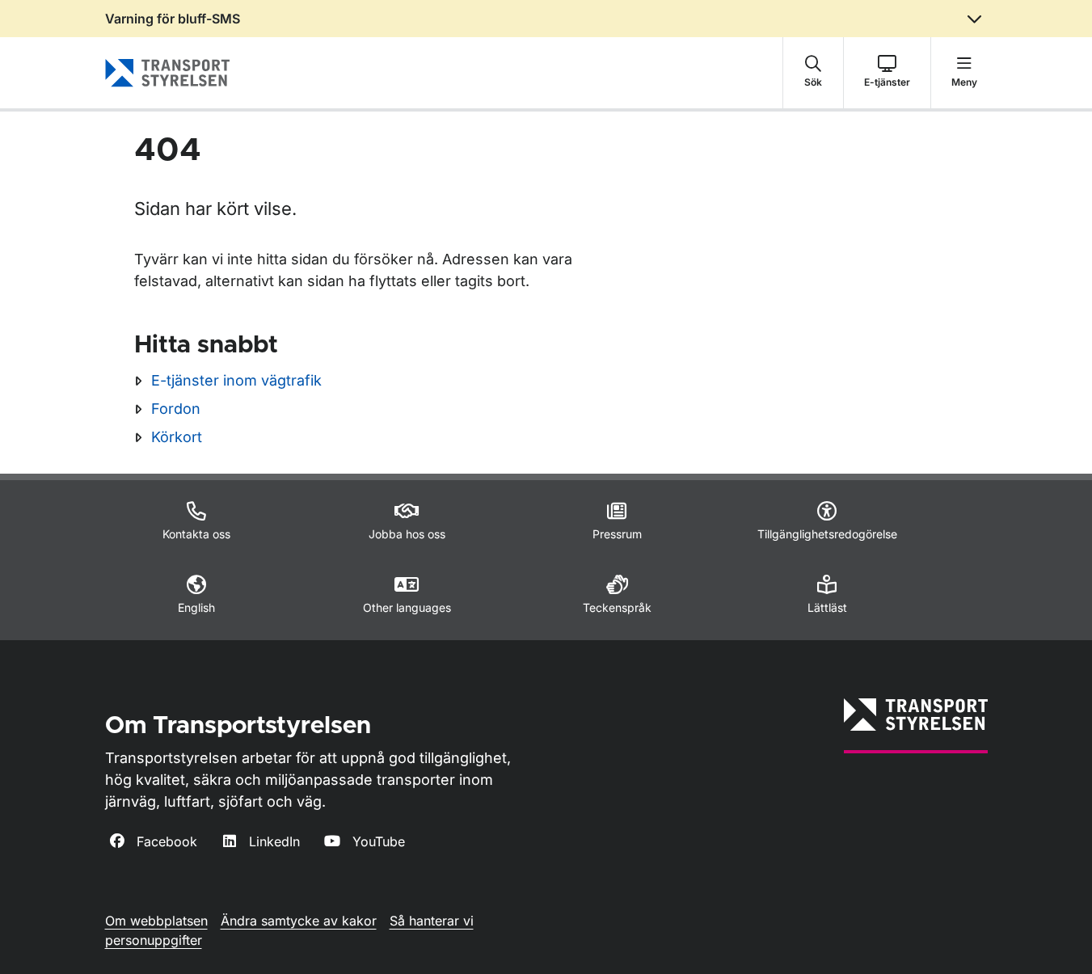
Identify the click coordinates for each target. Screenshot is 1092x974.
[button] (813, 72)
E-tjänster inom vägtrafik (236, 380)
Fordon (175, 408)
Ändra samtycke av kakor (299, 921)
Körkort (176, 436)
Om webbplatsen (156, 921)
